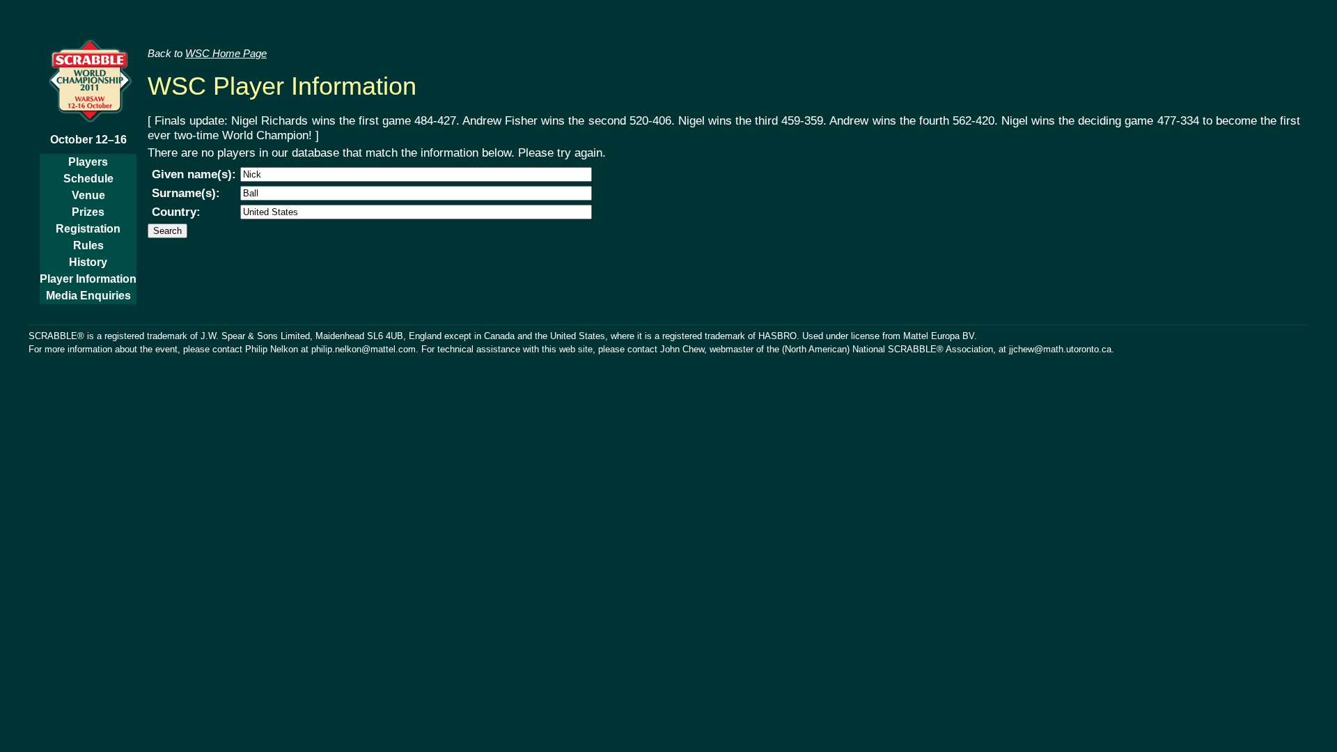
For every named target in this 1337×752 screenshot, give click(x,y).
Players (88, 162)
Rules (88, 245)
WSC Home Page (226, 53)
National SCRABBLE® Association (922, 349)
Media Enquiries (88, 295)
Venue (88, 195)
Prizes (88, 212)
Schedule (88, 179)
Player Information (88, 279)
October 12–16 (88, 140)
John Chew (682, 349)
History (88, 262)
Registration (88, 229)
